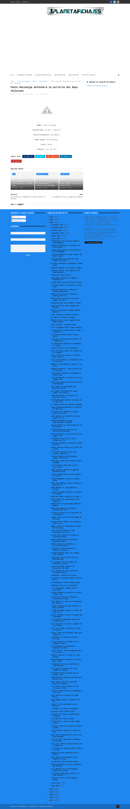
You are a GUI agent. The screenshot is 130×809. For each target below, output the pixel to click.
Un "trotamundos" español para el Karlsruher (64, 589)
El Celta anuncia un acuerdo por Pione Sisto (66, 286)
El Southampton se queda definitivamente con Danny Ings (22, 183)
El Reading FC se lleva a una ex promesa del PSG (63, 439)
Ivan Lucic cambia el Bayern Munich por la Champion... (66, 744)
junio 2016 (56, 783)
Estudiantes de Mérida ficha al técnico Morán (66, 579)
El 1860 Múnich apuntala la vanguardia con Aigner (66, 344)
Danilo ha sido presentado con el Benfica (64, 705)
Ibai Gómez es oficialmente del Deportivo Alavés (63, 387)
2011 (52, 800)
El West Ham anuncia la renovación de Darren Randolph (66, 251)
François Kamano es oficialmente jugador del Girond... (64, 457)
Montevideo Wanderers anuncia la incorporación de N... (63, 509)
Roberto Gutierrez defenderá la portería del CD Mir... (63, 545)
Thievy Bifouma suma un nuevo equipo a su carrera (66, 475)
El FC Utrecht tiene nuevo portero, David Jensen (65, 466)
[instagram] (118, 2)
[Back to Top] (117, 806)
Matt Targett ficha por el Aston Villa (71, 184)
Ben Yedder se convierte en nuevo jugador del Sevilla (64, 392)
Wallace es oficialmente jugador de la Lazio (66, 365)
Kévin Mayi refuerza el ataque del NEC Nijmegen (66, 461)
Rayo (34, 81)
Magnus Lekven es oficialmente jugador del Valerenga (66, 527)
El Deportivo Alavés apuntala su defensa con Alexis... (63, 549)
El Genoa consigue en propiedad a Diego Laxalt (66, 264)
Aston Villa (65, 174)
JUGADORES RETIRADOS (24, 75)
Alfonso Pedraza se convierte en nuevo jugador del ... (66, 593)
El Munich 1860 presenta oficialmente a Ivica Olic (66, 691)
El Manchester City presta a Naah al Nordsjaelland (65, 242)
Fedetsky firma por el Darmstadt (64, 585)
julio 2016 (56, 239)
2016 (52, 222)
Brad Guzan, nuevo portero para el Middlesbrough (64, 558)
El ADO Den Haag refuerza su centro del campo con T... (66, 611)
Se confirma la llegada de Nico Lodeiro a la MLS (66, 749)
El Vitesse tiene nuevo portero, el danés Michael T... (65, 774)
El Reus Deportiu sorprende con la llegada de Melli (64, 642)
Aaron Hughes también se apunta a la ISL (65, 700)
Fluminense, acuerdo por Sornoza (64, 575)
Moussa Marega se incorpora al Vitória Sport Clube (66, 660)
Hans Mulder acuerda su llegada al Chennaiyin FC (64, 278)
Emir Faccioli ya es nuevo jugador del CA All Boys (66, 624)
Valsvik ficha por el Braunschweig (64, 348)
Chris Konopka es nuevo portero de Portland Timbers (64, 571)
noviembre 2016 (58, 227)
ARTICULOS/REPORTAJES (43, 75)
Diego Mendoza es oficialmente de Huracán (64, 488)
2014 (52, 792)
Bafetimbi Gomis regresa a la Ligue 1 (66, 496)
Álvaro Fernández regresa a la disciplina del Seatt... (63, 567)
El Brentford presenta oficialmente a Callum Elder (66, 374)
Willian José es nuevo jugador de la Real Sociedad (65, 321)
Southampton (43, 81)
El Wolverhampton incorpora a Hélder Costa (65, 479)
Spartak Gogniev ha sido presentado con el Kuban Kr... (66, 426)
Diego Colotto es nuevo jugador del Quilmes (65, 306)
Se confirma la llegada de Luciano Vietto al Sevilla (64, 412)
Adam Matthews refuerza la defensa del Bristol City (66, 678)
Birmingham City (42, 174)
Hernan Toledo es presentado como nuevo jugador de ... (66, 633)
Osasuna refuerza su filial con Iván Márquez (65, 656)
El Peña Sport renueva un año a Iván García (65, 722)
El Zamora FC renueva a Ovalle (63, 317)
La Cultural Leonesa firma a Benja (64, 761)
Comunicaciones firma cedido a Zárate (66, 303)
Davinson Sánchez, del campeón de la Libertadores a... (65, 271)
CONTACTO (25, 2)
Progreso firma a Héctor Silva (63, 711)
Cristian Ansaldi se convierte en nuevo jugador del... (66, 378)
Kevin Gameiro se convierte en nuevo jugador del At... (65, 417)
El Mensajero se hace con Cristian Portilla (64, 638)
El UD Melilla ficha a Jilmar (62, 719)
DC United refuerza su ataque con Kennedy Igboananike (64, 290)
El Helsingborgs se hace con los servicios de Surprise (63, 430)
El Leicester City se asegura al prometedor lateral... (63, 562)
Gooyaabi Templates (46, 806)
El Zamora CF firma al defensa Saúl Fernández (65, 715)
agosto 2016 (56, 236)
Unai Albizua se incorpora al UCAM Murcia (64, 696)
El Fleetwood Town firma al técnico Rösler (65, 335)
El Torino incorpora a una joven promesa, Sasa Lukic (64, 452)
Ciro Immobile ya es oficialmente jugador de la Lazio (64, 770)
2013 (52, 795)
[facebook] (111, 2)
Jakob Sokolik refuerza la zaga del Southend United (65, 470)
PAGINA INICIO (16, 2)
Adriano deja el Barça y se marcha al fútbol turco (66, 522)
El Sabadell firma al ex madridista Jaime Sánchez (65, 665)
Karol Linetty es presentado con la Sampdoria (65, 500)
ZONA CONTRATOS (59, 75)
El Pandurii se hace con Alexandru (64, 708)
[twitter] (114, 2)
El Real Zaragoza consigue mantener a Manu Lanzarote (66, 606)
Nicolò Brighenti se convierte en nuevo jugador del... (66, 435)
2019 (52, 217)
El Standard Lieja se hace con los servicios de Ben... (64, 687)
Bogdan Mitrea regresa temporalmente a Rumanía (66, 504)
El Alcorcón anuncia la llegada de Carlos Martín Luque (64, 598)
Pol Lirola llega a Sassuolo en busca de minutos (66, 629)
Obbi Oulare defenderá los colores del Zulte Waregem (66, 735)
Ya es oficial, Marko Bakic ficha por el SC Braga (66, 740)
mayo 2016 (56, 786)
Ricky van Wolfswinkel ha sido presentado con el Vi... (63, 531)
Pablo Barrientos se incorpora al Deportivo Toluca (64, 396)
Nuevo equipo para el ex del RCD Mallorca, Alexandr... (63, 682)
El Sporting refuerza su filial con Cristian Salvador (65, 536)
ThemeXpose (22, 806)
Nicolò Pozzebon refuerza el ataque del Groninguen (66, 615)
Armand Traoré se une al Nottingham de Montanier (66, 518)
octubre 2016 (57, 230)
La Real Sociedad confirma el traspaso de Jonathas (66, 493)
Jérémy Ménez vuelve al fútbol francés (66, 282)
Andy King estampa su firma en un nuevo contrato (66, 444)
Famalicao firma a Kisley (61, 275)
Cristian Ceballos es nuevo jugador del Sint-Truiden (66, 255)
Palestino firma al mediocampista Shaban (64, 778)
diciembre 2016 (58, 225)
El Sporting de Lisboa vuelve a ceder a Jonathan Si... (66, 331)
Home (12, 75)
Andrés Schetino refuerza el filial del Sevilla (66, 448)
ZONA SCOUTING (73, 75)
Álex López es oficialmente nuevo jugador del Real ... (64, 758)
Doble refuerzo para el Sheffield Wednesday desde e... (64, 540)
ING (14, 174)
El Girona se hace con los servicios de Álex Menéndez (66, 383)
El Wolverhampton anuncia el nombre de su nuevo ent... (66, 401)
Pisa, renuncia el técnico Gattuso (64, 315)
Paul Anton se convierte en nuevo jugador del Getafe (64, 669)
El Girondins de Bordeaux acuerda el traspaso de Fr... (65, 620)
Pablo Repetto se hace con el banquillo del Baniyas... (66, 602)
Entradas (16, 217)
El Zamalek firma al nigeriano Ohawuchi (66, 404)
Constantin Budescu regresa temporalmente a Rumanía (61, 421)
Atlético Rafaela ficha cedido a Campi (66, 268)
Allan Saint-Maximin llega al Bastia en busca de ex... (66, 484)
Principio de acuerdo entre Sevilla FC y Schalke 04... (66, 340)
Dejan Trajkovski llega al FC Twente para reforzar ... (65, 356)
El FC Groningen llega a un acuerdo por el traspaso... (66, 351)
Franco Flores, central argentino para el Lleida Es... (66, 651)
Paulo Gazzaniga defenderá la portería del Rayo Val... (66, 408)
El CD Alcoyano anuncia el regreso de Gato (65, 731)
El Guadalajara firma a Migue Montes (65, 582)
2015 (52, 789)
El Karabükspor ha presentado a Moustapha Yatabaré (63, 647)
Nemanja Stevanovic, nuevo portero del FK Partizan (66, 369)
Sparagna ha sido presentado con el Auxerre (65, 753)
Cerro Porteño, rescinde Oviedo (63, 325)
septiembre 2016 (58, 233)
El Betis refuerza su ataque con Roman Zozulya (66, 727)
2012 (52, 797)
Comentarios (18, 221)
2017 (52, 219)
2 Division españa (23, 81)
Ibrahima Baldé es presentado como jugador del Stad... (64, 260)
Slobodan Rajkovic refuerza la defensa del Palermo (66, 765)
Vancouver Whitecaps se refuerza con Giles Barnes (65, 246)
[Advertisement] (25, 39)
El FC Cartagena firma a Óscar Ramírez (66, 327)
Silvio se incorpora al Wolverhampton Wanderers (66, 311)
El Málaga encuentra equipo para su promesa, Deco (65, 674)
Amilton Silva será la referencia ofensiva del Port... (64, 295)
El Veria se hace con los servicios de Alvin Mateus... (66, 513)
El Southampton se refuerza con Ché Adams (46, 184)
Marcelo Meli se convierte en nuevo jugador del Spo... (65, 299)
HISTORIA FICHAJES (88, 75)
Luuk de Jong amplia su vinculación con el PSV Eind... (66, 360)
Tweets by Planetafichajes (97, 86)
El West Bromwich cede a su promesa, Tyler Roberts (65, 553)
